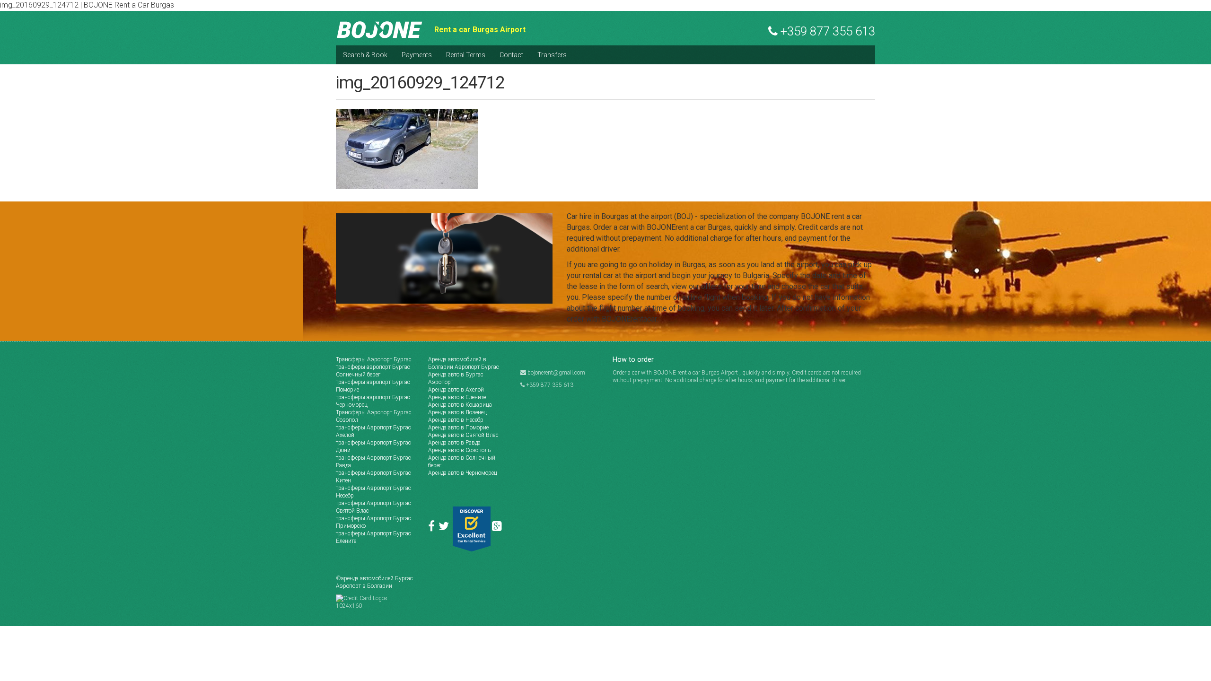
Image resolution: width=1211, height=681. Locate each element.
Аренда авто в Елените (457, 397)
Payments (417, 55)
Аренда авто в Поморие (458, 427)
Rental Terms (465, 55)
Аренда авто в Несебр (455, 420)
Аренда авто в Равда (454, 442)
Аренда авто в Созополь (459, 450)
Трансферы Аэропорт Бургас (374, 359)
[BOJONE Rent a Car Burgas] (380, 29)
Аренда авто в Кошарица (460, 405)
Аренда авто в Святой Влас (463, 435)
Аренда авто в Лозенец (457, 412)
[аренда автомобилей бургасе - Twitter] (446, 528)
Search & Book (365, 55)
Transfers (552, 55)
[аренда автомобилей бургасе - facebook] (433, 528)
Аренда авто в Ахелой (456, 389)
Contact (511, 55)
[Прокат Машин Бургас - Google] (498, 528)
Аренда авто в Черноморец (462, 473)
